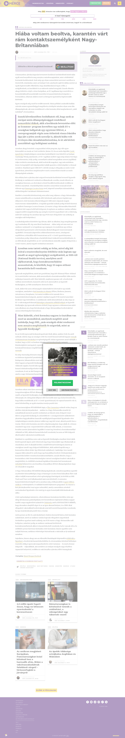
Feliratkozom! (62, 382)
